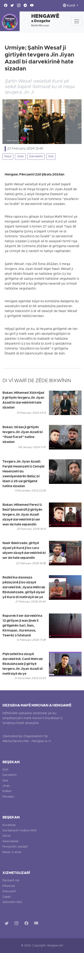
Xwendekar (10, 841)
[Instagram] (17, 924)
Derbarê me (11, 881)
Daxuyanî (9, 891)
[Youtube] (37, 924)
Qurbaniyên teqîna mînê (19, 831)
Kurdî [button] (71, 6)
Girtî (5, 770)
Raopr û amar (11, 852)
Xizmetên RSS (12, 902)
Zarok (6, 836)
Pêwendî (8, 886)
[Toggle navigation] (76, 21)
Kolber (7, 791)
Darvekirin (36, 156)
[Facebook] (27, 924)
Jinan (20, 156)
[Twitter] (7, 924)
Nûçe (7, 156)
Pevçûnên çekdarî (15, 847)
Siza (51, 156)
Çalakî (6, 897)
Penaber (8, 797)
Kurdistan (9, 825)
